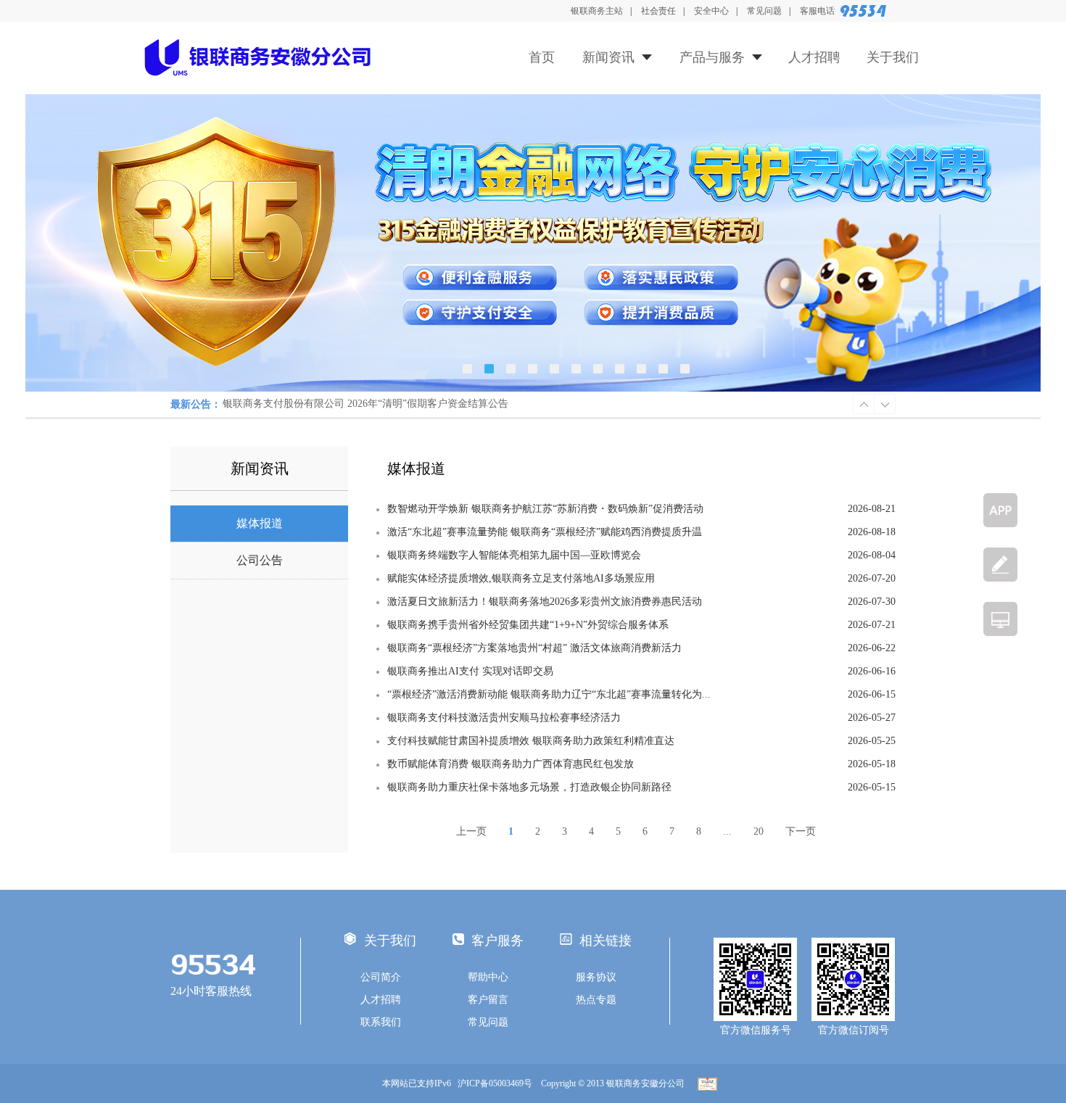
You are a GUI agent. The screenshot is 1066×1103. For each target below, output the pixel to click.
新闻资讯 (608, 57)
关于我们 (893, 57)
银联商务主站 (597, 11)
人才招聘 (814, 57)
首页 (542, 57)
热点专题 (596, 999)
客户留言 (488, 999)
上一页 (471, 831)
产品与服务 (712, 57)
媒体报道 (259, 523)
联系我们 (380, 1022)
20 (758, 831)
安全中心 (711, 11)
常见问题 (764, 11)
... (727, 831)
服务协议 (596, 977)
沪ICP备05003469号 (498, 1083)
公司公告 (259, 560)
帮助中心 (488, 977)
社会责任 (658, 11)
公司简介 (380, 977)
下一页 (800, 831)
